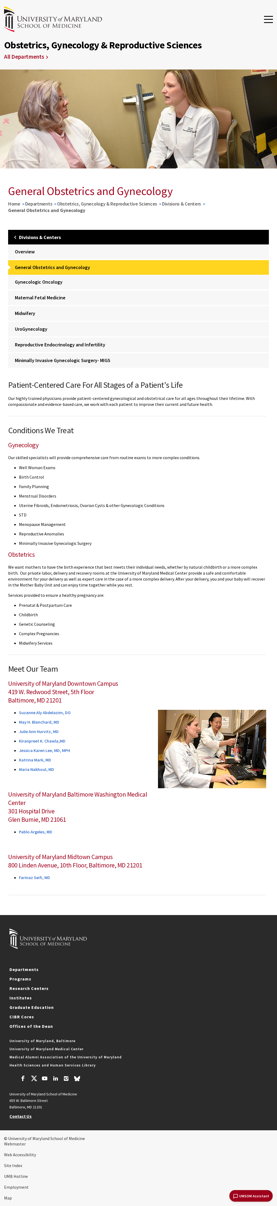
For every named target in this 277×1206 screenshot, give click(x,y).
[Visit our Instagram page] (66, 1079)
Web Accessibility (20, 1154)
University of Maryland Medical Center (46, 1048)
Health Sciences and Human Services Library (52, 1065)
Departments (38, 204)
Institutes (20, 997)
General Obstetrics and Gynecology (52, 267)
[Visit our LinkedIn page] (55, 1079)
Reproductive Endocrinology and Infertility (60, 345)
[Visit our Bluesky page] (77, 1080)
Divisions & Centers (181, 204)
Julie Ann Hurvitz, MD (39, 731)
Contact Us (20, 1116)
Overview (25, 252)
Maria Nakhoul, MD (36, 769)
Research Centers (29, 988)
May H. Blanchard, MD (39, 722)
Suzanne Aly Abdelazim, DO (45, 712)
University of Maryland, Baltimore (42, 1040)
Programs (20, 979)
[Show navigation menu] (268, 19)
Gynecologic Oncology (38, 282)
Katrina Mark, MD (35, 760)
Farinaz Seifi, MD (34, 877)
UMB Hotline (16, 1176)
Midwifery (25, 313)
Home (14, 204)
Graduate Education (31, 1007)
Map (8, 1198)
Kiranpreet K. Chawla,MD (42, 741)
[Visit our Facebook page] (23, 1079)
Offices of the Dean (31, 1026)
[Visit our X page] (34, 1079)
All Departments (24, 56)
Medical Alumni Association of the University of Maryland (65, 1057)
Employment (16, 1187)
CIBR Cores (21, 1016)
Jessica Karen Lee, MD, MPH (44, 750)
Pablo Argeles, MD (35, 831)
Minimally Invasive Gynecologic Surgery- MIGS (62, 360)
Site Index (13, 1165)
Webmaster (15, 1144)
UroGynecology (31, 329)
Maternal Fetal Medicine (40, 297)
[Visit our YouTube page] (44, 1079)
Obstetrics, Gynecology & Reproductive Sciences (107, 204)
